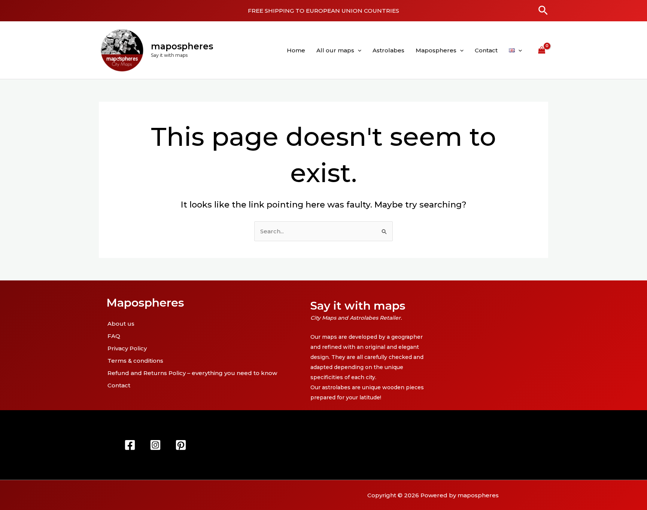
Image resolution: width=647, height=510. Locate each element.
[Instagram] (155, 444)
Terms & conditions (135, 360)
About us (120, 323)
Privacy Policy (127, 348)
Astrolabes (388, 50)
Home (296, 50)
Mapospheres (436, 50)
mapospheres (182, 46)
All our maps (335, 50)
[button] (543, 11)
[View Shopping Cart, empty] (542, 50)
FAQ (113, 336)
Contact (486, 50)
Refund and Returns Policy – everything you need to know (192, 373)
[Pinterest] (180, 444)
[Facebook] (129, 444)
